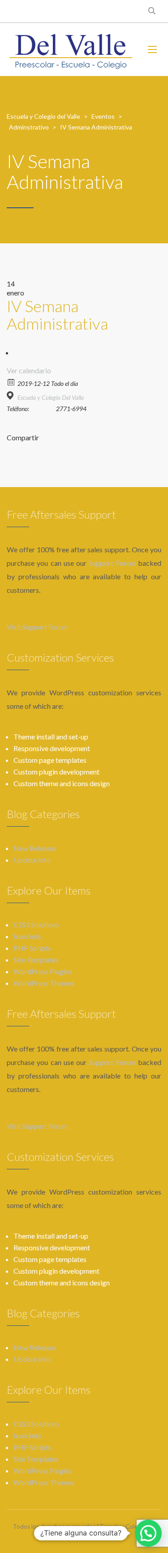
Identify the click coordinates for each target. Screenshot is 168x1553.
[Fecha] (11, 381)
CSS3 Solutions (36, 924)
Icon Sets (27, 936)
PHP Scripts (32, 948)
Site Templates (36, 959)
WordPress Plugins (42, 971)
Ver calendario (29, 370)
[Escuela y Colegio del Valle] (70, 49)
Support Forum (112, 563)
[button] (148, 1533)
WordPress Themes (43, 983)
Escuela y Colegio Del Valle (50, 397)
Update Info (32, 859)
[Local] (11, 395)
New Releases (34, 848)
